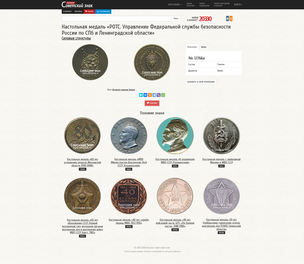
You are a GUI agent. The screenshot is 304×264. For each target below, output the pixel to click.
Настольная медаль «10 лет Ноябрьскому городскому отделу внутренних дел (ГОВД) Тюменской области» (221, 224)
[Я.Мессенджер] (141, 95)
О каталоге (67, 11)
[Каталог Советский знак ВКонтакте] (227, 18)
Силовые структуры (76, 38)
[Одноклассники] (150, 95)
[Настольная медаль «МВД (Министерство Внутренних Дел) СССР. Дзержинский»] (129, 135)
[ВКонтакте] (145, 95)
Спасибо (90, 11)
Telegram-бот (104, 11)
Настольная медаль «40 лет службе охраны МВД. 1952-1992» (129, 221)
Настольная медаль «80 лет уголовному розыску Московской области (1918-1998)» (82, 162)
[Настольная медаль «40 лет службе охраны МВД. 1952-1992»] (129, 196)
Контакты (78, 11)
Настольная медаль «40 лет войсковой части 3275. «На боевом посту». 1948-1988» (175, 223)
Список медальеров (204, 4)
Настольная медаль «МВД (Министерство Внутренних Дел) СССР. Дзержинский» (129, 162)
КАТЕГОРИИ (174, 4)
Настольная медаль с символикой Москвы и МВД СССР (222, 161)
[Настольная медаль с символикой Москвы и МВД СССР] (222, 135)
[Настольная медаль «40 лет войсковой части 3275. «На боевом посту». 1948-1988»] (175, 196)
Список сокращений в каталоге (221, 4)
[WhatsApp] (163, 95)
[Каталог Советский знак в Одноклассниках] (231, 18)
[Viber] (159, 95)
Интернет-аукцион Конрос (123, 89)
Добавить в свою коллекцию (201, 82)
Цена (203, 47)
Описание (192, 47)
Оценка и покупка (191, 4)
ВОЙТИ (237, 4)
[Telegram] (154, 95)
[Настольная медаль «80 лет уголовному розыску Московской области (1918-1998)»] (82, 135)
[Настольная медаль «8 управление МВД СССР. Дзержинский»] (175, 135)
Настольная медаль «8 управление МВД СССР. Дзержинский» (175, 161)
